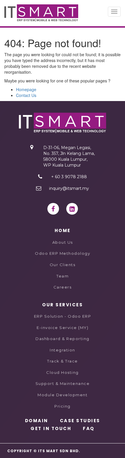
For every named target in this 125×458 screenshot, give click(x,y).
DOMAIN (36, 421)
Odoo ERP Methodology (62, 253)
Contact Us (26, 95)
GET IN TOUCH (51, 428)
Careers (62, 287)
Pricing (62, 406)
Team (62, 276)
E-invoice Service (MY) (62, 327)
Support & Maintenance (62, 383)
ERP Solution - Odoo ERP (62, 316)
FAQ (88, 428)
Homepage (26, 89)
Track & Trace (62, 361)
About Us (62, 242)
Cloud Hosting (62, 372)
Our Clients (63, 264)
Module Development (63, 394)
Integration (62, 350)
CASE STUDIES (80, 421)
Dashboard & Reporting (62, 338)
